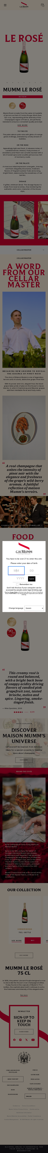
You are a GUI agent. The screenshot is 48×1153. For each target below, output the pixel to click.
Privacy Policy (14, 592)
